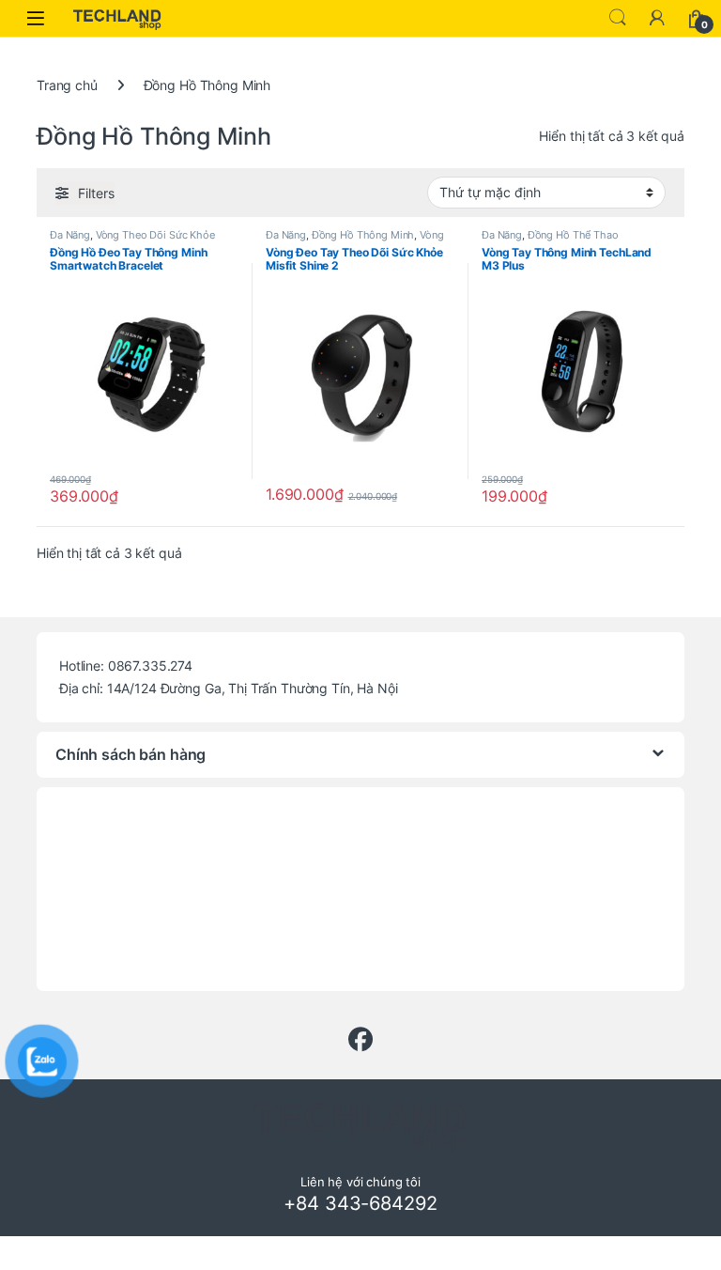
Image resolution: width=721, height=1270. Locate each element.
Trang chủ (67, 85)
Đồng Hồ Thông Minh (363, 234)
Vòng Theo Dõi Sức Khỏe (155, 234)
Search (617, 18)
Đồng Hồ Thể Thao (573, 234)
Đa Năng (70, 234)
